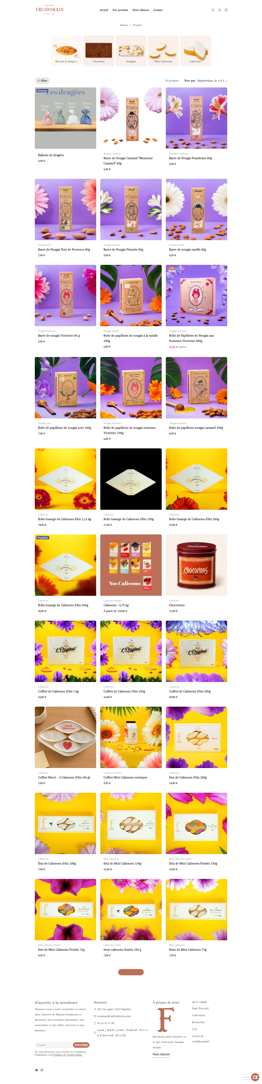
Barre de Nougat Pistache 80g (123, 249)
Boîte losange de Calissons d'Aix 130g (129, 519)
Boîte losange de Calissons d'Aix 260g (194, 519)
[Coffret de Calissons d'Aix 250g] (131, 651)
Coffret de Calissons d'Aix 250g (124, 691)
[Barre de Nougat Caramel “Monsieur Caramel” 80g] (131, 118)
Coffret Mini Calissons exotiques (125, 777)
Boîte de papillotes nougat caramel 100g (196, 428)
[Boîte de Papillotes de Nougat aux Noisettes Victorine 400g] (196, 295)
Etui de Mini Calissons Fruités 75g (61, 949)
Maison (124, 25)
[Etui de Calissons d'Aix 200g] (196, 737)
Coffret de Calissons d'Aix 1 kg (58, 691)
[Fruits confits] (131, 995)
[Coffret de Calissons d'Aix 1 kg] (65, 651)
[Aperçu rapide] (92, 93)
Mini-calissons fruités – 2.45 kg (190, 1035)
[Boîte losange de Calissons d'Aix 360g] (65, 565)
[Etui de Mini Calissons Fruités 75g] (65, 909)
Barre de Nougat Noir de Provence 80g (64, 249)
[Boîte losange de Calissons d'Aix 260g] (196, 479)
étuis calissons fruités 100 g (122, 949)
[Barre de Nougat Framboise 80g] (196, 118)
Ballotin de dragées (51, 155)
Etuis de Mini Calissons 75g (187, 949)
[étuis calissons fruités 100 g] (131, 909)
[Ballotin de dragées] (65, 118)
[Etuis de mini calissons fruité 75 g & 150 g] (65, 995)
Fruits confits (113, 1032)
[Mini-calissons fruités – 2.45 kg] (196, 995)
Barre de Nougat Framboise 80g (190, 158)
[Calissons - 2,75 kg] (131, 565)
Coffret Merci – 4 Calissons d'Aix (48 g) (64, 777)
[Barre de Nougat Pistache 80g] (131, 209)
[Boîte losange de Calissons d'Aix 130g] (131, 479)
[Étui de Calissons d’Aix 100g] (65, 823)
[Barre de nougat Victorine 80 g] (65, 295)
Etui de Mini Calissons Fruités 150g (193, 863)
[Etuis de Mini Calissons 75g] (196, 909)
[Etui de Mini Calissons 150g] (131, 823)
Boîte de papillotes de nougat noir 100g (64, 428)
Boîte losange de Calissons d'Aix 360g (63, 605)
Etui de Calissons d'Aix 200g (188, 777)
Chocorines (177, 605)
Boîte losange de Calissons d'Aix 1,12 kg (64, 519)
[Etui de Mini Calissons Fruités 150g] (196, 823)
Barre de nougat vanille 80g (187, 249)
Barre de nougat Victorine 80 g (59, 335)
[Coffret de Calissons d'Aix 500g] (196, 651)
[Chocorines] (196, 565)
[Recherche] (213, 10)
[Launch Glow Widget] (255, 1077)
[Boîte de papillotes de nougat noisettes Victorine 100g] (131, 387)
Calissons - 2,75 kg (116, 605)
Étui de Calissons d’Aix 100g (57, 863)
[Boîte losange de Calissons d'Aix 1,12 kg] (65, 479)
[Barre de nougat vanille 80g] (196, 209)
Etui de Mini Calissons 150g (122, 863)
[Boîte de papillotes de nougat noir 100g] (65, 387)
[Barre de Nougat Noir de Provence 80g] (65, 209)
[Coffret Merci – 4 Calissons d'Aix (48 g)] (65, 737)
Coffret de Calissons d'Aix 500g (190, 691)
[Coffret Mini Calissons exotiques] (131, 737)
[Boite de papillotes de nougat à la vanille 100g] (131, 295)
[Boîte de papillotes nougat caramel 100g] (196, 387)
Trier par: (190, 80)
